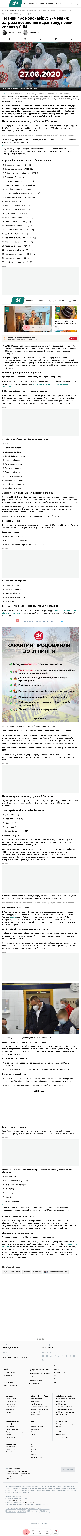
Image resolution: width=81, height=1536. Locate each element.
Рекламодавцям (8, 1382)
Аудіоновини (10, 1409)
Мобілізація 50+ (61, 1401)
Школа (58, 1429)
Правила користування (10, 1385)
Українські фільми (37, 1427)
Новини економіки (13, 1421)
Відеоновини (10, 1407)
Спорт (33, 1444)
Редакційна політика (9, 1372)
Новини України (11, 1401)
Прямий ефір (10, 1404)
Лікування (40, 4)
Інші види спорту (36, 1457)
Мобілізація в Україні (64, 1396)
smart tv (32, 1511)
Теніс (32, 1452)
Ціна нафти (10, 1424)
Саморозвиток (60, 1434)
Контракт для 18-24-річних (64, 1407)
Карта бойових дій (37, 1401)
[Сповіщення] (77, 3)
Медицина (50, 4)
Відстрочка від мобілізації (64, 1409)
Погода (8, 1412)
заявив (13, 917)
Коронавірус (29, 4)
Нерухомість (11, 1444)
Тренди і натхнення (12, 1452)
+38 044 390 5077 (48, 1348)
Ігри (55, 1382)
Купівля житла (11, 1449)
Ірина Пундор (34, 32)
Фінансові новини (12, 1429)
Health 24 (5, 10)
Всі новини (10, 1396)
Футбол (33, 1449)
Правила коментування (36, 1380)
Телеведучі (6, 1379)
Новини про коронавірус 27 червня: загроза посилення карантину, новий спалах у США (45, 10)
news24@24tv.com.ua (11, 1348)
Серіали (33, 1435)
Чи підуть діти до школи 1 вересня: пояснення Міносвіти (35, 516)
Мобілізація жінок (61, 1404)
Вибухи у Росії (35, 1412)
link (42, 1356)
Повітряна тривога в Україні (40, 1407)
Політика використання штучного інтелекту (39, 1370)
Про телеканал (7, 1375)
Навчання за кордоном (63, 1437)
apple (21, 1511)
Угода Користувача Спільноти (38, 1377)
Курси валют (10, 1427)
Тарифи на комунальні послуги (16, 1432)
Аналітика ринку (11, 1446)
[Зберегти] (71, 39)
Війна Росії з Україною (39, 1396)
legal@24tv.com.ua (28, 1502)
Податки (9, 1435)
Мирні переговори (37, 1404)
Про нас (5, 1366)
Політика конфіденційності (37, 1366)
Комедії (33, 1432)
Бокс (32, 1446)
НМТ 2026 (59, 1431)
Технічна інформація (35, 1383)
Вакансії (56, 1369)
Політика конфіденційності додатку (39, 1373)
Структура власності (60, 1372)
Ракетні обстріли (36, 1399)
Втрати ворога (35, 1415)
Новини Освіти (61, 1421)
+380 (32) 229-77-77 (17, 1500)
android (10, 1511)
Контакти (57, 1366)
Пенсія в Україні (11, 1437)
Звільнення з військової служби (66, 1399)
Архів (55, 1375)
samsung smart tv (44, 1511)
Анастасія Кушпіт (14, 32)
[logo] (15, 3)
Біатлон (33, 1454)
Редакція (5, 1369)
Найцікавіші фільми (37, 1424)
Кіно (32, 1421)
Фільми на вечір (36, 1429)
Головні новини (11, 1399)
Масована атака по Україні (39, 1409)
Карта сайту (57, 1379)
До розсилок (68, 1469)
